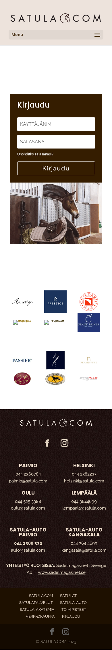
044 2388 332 (28, 543)
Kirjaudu (56, 168)
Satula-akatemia (37, 609)
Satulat (68, 595)
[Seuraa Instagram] (64, 443)
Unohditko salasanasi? (35, 154)
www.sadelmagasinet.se (62, 572)
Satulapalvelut (36, 602)
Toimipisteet (73, 609)
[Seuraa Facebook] (47, 443)
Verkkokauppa (40, 616)
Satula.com (41, 595)
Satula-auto (73, 602)
